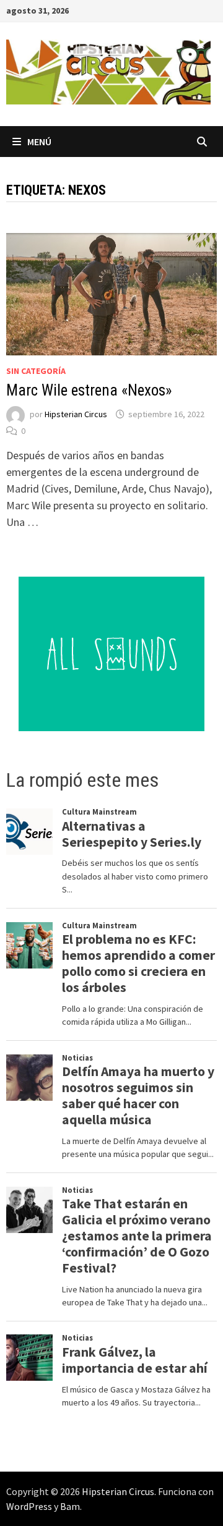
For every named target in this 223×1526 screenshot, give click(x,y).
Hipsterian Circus (76, 414)
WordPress (29, 1506)
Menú (39, 141)
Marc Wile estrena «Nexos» (89, 390)
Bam (70, 1506)
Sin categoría (36, 370)
